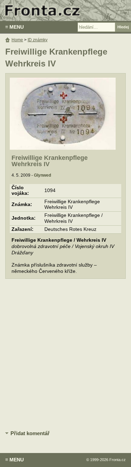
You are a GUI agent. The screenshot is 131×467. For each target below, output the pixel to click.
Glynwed (42, 175)
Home (17, 39)
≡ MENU (14, 27)
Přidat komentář (30, 433)
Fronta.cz (117, 460)
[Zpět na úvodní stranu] (65, 10)
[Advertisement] (65, 354)
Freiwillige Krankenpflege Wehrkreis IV (50, 161)
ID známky (38, 39)
